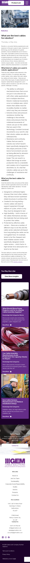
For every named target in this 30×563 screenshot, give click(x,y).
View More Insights (12, 276)
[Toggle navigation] (26, 2)
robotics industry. (18, 262)
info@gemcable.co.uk (15, 528)
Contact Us (15, 445)
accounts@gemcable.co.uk (15, 532)
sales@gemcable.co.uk (15, 530)
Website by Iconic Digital (9, 558)
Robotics (4, 31)
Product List (16, 3)
